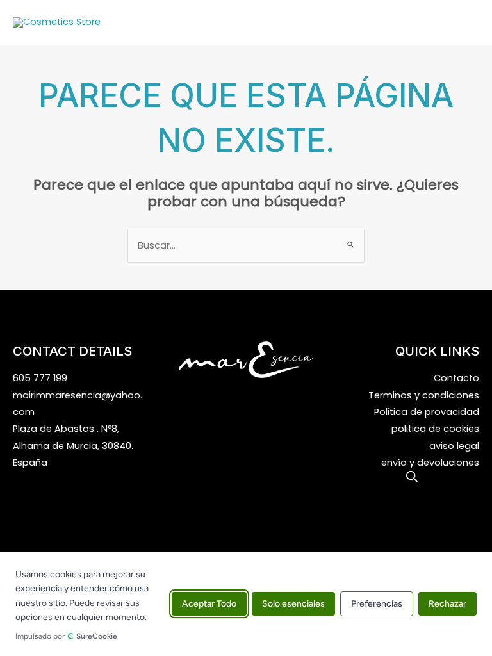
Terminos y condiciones (423, 395)
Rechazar (447, 604)
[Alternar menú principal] (466, 22)
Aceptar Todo (209, 604)
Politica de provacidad (426, 412)
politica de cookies (435, 428)
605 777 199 (40, 378)
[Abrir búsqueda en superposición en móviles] (412, 476)
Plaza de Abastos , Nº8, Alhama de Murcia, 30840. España (73, 445)
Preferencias (376, 604)
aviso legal (454, 445)
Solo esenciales (293, 604)
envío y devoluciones (430, 462)
